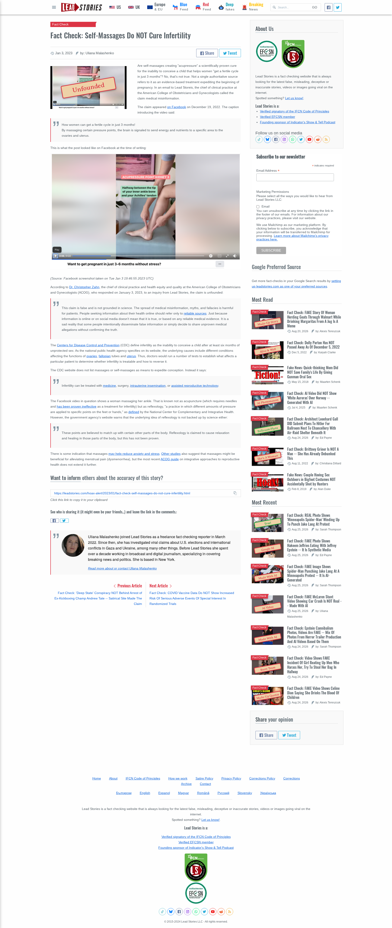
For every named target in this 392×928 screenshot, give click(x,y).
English (145, 793)
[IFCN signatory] (196, 868)
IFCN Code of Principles (143, 778)
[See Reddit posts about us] (317, 139)
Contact (205, 784)
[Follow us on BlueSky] (267, 139)
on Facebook (176, 107)
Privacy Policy (231, 778)
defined (133, 412)
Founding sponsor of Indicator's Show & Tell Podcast (297, 122)
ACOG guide (170, 459)
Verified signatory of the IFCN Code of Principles (294, 111)
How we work (177, 778)
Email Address (267, 170)
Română (203, 793)
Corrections (291, 778)
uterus (131, 356)
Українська (268, 793)
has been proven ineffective (76, 406)
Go (314, 7)
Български (124, 793)
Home (96, 778)
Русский (223, 793)
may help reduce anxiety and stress (133, 453)
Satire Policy (204, 778)
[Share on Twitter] (64, 521)
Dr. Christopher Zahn (84, 287)
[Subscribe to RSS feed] (326, 139)
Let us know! (294, 98)
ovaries (91, 356)
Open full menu (54, 7)
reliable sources (195, 313)
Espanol (164, 793)
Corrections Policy (262, 778)
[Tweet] (338, 7)
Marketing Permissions (272, 191)
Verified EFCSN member (277, 117)
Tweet (232, 53)
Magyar (183, 793)
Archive (186, 784)
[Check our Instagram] (284, 139)
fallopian (105, 356)
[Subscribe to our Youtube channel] (309, 139)
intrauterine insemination (148, 385)
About (113, 778)
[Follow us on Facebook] (275, 139)
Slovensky (245, 793)
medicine (109, 385)
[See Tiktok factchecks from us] (259, 139)
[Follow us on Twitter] (301, 139)
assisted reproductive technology (194, 385)
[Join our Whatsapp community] (292, 139)
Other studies (171, 453)
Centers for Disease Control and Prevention (88, 345)
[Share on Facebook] (54, 521)
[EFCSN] (196, 893)
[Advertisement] (145, 646)
